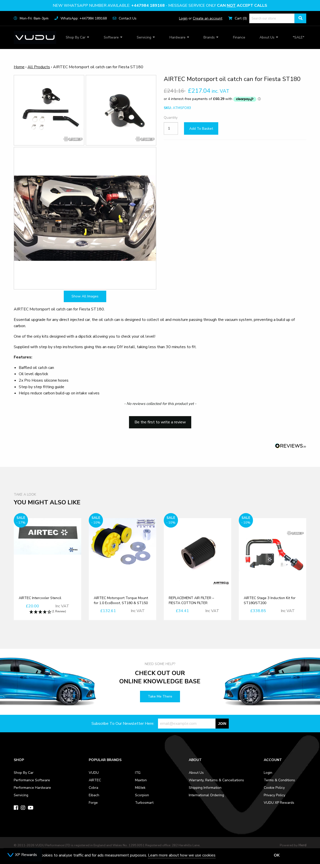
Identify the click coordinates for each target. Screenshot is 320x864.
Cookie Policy (274, 787)
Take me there (160, 696)
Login (183, 18)
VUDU (94, 772)
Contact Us (127, 18)
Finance (239, 37)
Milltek (140, 787)
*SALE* (298, 37)
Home (19, 67)
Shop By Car (76, 37)
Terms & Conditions (279, 780)
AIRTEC (95, 780)
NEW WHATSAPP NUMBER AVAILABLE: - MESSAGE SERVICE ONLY (160, 5)
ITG (137, 772)
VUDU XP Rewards (279, 802)
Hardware (178, 37)
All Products (39, 67)
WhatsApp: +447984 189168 (83, 18)
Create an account (207, 18)
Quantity (171, 117)
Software (111, 37)
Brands (209, 37)
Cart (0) (241, 18)
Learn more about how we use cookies (182, 855)
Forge (93, 802)
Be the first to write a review (160, 422)
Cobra (93, 787)
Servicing (144, 37)
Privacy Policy (274, 795)
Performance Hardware (32, 787)
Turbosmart (144, 802)
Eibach (94, 795)
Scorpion (142, 795)
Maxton (141, 780)
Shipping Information (205, 787)
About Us (267, 37)
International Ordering (206, 795)
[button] (160, 420)
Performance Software (32, 780)
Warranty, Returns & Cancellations (216, 780)
